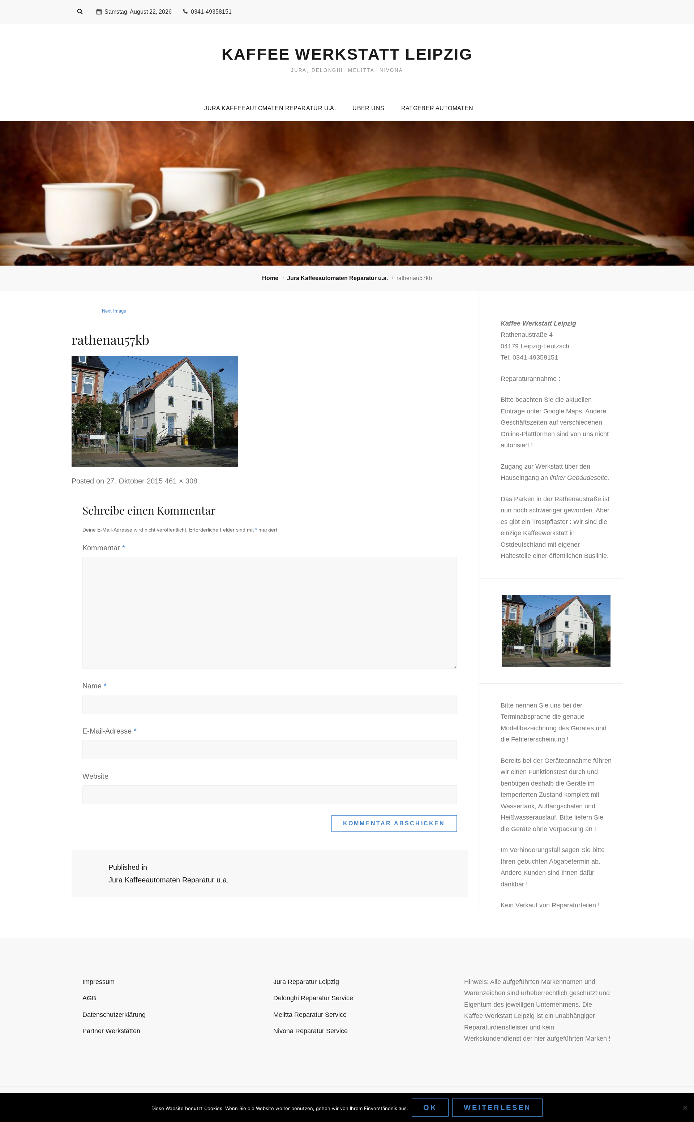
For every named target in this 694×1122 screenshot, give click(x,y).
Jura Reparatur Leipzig (306, 981)
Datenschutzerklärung (114, 1014)
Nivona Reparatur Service (310, 1031)
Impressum (98, 981)
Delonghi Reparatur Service (313, 998)
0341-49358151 (211, 12)
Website (95, 776)
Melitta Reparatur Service (310, 1014)
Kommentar (103, 548)
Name (94, 686)
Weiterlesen (497, 1108)
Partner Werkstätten (111, 1031)
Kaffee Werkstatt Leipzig (347, 54)
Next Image (114, 311)
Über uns (368, 108)
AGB (89, 998)
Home (271, 278)
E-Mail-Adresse (109, 731)
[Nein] (685, 1107)
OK (430, 1108)
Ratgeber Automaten (437, 108)
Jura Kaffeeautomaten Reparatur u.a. (270, 108)
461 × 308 (181, 481)
